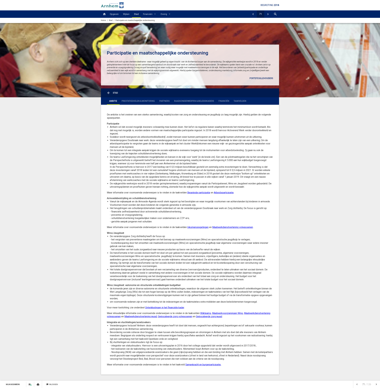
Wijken (126, 14)
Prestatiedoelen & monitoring (138, 101)
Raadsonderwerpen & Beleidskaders (194, 101)
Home (103, 20)
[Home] (104, 14)
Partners (164, 101)
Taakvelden (240, 101)
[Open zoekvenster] (275, 14)
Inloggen (52, 384)
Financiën (147, 14)
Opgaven (114, 14)
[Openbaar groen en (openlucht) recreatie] (253, 14)
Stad (136, 14)
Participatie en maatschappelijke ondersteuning (135, 20)
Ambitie (113, 101)
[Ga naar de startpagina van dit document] (112, 5)
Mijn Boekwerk (13, 384)
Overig (164, 14)
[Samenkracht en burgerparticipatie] (268, 14)
